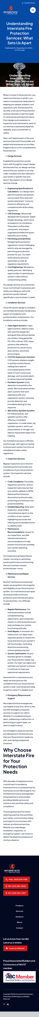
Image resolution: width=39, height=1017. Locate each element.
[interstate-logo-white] (10, 6)
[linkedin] (8, 1004)
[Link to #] (33, 10)
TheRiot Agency (17, 996)
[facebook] (4, 1004)
